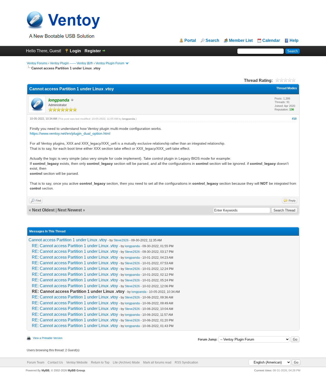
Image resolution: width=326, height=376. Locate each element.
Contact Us (55, 362)
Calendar (271, 41)
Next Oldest (43, 210)
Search (212, 41)
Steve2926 (121, 240)
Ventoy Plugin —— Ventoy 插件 (71, 63)
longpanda (128, 118)
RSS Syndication (186, 362)
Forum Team (35, 362)
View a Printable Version (47, 338)
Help (294, 41)
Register (93, 51)
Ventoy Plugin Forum (110, 63)
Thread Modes (286, 88)
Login (75, 51)
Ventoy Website (77, 362)
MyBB (45, 370)
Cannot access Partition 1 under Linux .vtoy (68, 240)
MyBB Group (76, 370)
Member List (241, 41)
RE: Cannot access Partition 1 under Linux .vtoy (75, 246)
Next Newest (70, 210)
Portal (190, 41)
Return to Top (100, 362)
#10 (294, 118)
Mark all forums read (157, 362)
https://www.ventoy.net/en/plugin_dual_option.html (70, 133)
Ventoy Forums (37, 63)
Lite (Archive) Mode (126, 362)
